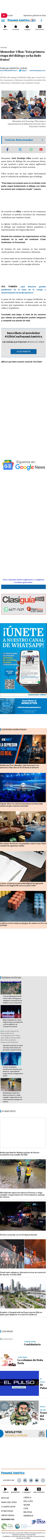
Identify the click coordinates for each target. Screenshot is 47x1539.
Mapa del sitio (9, 1502)
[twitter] (31, 1480)
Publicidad (7, 1511)
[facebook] (25, 1480)
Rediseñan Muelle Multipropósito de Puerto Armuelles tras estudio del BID (19, 1153)
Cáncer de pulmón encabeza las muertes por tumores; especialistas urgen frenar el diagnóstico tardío (13, 1071)
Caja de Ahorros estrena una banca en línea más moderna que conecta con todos (21, 804)
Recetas (28, 1512)
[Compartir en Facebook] (7, 149)
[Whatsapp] (19, 1480)
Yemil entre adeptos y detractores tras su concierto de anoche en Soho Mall (23, 1273)
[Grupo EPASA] (38, 1521)
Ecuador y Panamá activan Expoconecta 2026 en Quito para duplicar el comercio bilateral (21, 1313)
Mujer (27, 1504)
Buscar (5, 1498)
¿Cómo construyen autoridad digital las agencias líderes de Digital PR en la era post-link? (21, 884)
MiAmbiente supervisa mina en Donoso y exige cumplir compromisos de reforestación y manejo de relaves (12, 1097)
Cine (26, 1508)
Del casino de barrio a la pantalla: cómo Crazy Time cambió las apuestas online (23, 844)
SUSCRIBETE (23, 351)
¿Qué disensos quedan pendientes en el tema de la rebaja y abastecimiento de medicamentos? (23, 289)
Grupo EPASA (7, 1515)
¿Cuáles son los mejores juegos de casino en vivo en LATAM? (23, 924)
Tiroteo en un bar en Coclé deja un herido (18, 1234)
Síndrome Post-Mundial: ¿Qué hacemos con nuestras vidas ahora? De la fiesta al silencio (19, 766)
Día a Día (28, 1501)
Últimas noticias (11, 977)
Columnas (7, 1331)
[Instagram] (43, 1480)
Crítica (27, 1497)
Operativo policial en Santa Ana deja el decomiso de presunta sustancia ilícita (13, 1048)
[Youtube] (37, 1480)
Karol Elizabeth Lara (8, 70)
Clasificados (8, 1506)
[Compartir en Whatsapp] (31, 149)
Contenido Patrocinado (14, 729)
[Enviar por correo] (41, 149)
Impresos (28, 1515)
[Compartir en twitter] (20, 149)
